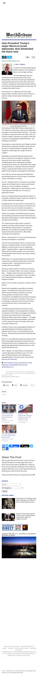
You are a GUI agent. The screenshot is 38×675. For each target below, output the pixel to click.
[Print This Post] (27, 57)
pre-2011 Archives (10, 359)
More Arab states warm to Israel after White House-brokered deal (9, 435)
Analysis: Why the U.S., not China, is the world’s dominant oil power (19, 534)
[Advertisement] (19, 19)
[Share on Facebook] (4, 57)
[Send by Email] (33, 57)
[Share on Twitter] (9, 57)
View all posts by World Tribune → (11, 376)
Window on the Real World (11, 646)
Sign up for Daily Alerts (22, 648)
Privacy (5, 648)
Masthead (11, 648)
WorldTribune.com (7, 367)
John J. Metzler (20, 64)
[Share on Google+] (15, 57)
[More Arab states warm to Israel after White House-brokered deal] (9, 429)
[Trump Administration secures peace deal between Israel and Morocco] (9, 408)
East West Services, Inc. (27, 646)
